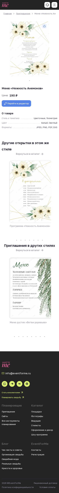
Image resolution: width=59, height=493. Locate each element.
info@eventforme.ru (18, 373)
